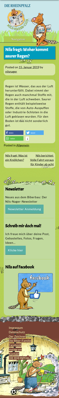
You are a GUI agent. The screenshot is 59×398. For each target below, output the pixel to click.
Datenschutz (17, 332)
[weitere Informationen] (27, 139)
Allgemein (22, 145)
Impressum (16, 327)
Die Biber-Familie (20, 340)
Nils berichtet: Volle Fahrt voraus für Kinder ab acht (42, 160)
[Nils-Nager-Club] (17, 29)
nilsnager (11, 71)
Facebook (15, 345)
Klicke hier (15, 250)
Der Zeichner (17, 336)
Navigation (18, 39)
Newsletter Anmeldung (24, 209)
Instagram (15, 349)
